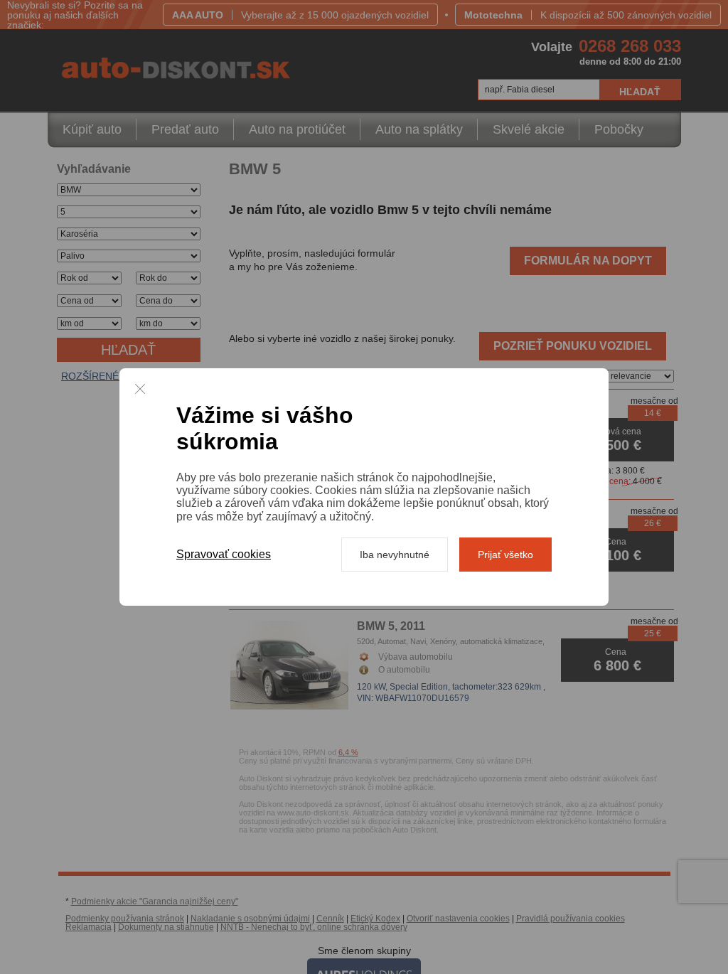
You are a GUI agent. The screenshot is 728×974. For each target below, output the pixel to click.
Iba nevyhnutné (394, 554)
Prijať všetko (505, 554)
